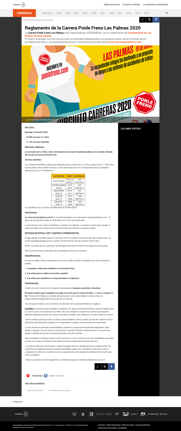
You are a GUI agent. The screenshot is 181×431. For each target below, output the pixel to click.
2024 (76, 13)
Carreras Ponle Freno (35, 390)
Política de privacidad (113, 425)
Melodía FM (143, 414)
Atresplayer (153, 414)
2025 (67, 13)
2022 (94, 13)
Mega (108, 414)
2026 (59, 13)
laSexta (83, 414)
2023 (85, 13)
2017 (137, 13)
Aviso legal (101, 425)
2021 (102, 13)
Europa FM (134, 414)
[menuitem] (111, 4)
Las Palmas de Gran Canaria (59, 390)
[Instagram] (46, 375)
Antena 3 (74, 414)
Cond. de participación (142, 425)
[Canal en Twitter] (167, 13)
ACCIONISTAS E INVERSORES (155, 4)
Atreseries (117, 414)
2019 (120, 13)
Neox (91, 414)
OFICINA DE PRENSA (131, 4)
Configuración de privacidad (107, 428)
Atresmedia (21, 414)
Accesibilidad (122, 428)
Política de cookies (128, 425)
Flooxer (163, 414)
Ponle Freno (47, 13)
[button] (38, 13)
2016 (146, 13)
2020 (111, 13)
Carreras (24, 13)
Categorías (18, 401)
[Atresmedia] (91, 6)
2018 (129, 13)
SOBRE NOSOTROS (112, 4)
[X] (149, 19)
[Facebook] (156, 19)
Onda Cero (126, 414)
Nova (100, 414)
